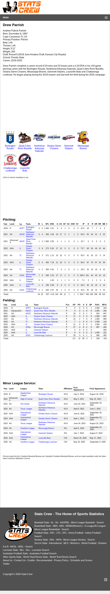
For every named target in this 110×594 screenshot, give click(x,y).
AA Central (24, 404)
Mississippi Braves (83, 147)
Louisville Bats (25, 169)
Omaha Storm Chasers (54, 147)
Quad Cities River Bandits (25, 147)
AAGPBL (64, 522)
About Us (7, 560)
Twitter (6, 564)
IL (20, 248)
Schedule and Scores (81, 560)
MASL (13, 546)
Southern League (27, 428)
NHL (52, 539)
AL (52, 522)
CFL (58, 533)
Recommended (44, 560)
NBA (55, 526)
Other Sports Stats (12, 557)
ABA (61, 526)
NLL (28, 550)
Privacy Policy (61, 560)
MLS (66, 543)
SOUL (21, 275)
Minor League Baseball (83, 522)
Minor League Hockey (74, 539)
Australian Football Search (43, 553)
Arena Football (75, 533)
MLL (22, 550)
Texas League (26, 409)
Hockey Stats (41, 539)
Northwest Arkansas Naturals (39, 148)
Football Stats (41, 533)
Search (100, 522)
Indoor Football (93, 533)
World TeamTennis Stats (35, 557)
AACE (22, 234)
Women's (75, 543)
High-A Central (26, 399)
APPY (22, 228)
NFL (52, 533)
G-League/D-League (95, 526)
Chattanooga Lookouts (10, 169)
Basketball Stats (42, 526)
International (55, 543)
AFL (64, 533)
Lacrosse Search (40, 550)
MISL (20, 546)
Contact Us (19, 560)
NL (56, 522)
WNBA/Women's (74, 526)
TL (20, 255)
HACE (22, 241)
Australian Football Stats (15, 553)
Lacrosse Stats (10, 550)
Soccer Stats (40, 543)
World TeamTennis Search (63, 557)
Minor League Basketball (47, 529)
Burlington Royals (10, 147)
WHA (58, 539)
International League (25, 414)
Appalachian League (25, 394)
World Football (88, 543)
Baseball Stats (41, 522)
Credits (31, 560)
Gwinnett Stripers (68, 147)
